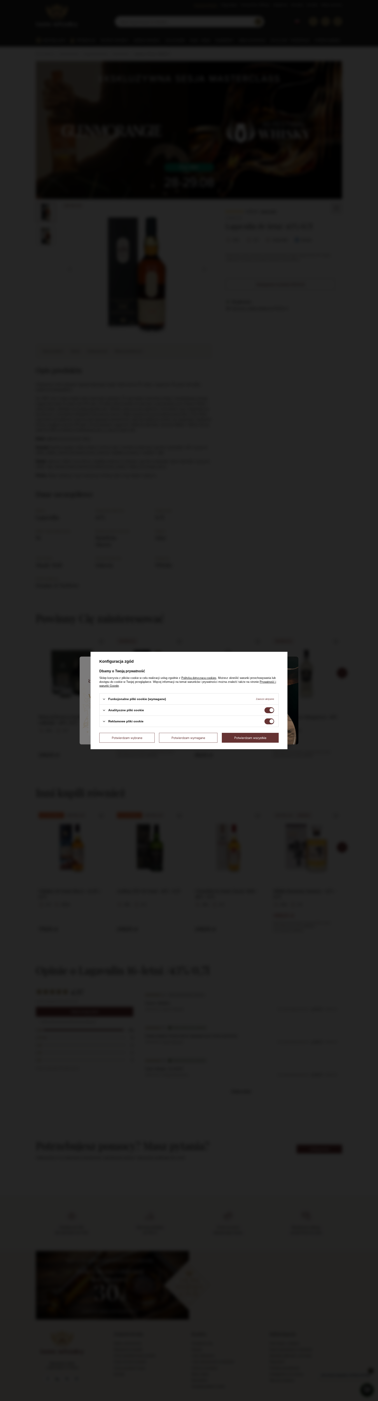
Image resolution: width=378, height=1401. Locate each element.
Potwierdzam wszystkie (250, 737)
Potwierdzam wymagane (188, 737)
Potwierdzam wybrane (127, 737)
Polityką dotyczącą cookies (198, 678)
